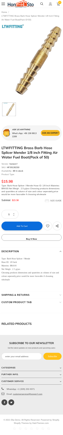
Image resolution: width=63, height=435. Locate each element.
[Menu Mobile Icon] (3, 4)
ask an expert (50, 133)
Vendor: (5, 164)
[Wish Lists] (47, 226)
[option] (31, 59)
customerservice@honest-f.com (27, 394)
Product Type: (8, 174)
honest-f (13, 164)
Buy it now (31, 239)
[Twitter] (11, 402)
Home (4, 12)
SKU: (3, 167)
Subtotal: (6, 200)
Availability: (6, 171)
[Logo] (21, 4)
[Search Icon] (41, 3)
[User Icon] (50, 3)
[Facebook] (4, 402)
